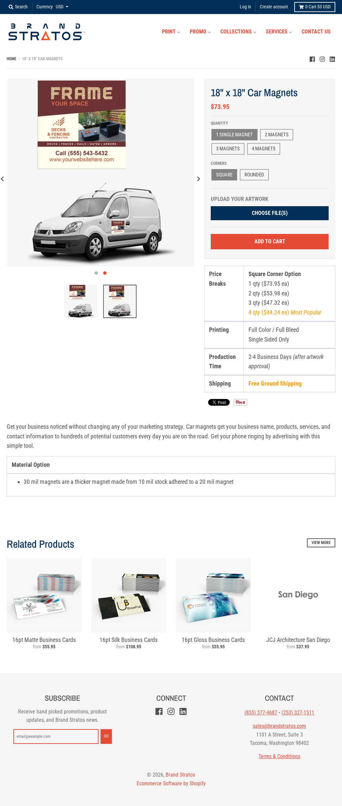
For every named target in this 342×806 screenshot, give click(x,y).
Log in (245, 6)
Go (106, 736)
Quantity (219, 123)
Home (11, 58)
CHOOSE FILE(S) (270, 213)
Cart (318, 6)
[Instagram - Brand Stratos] (322, 58)
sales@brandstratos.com (279, 726)
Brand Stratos (180, 775)
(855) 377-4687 (260, 712)
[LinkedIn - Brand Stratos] (332, 58)
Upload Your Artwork (239, 198)
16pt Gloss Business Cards (213, 639)
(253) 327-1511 (298, 712)
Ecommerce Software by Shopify (171, 783)
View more (321, 542)
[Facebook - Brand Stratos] (312, 58)
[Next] (198, 179)
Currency (44, 6)
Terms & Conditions (279, 756)
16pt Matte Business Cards (44, 639)
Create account (274, 6)
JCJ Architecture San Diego (298, 639)
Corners (218, 163)
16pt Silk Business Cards (129, 639)
